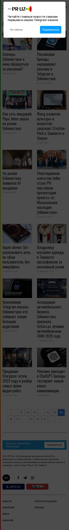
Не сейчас (16, 29)
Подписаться (50, 29)
